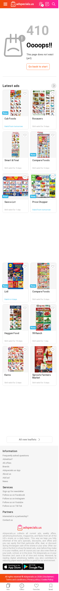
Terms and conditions (16, 580)
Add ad (6, 477)
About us (7, 474)
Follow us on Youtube (13, 502)
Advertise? (8, 459)
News (5, 481)
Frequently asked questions (16, 455)
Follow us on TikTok (12, 506)
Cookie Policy (47, 580)
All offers (7, 463)
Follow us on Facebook (14, 495)
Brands (6, 466)
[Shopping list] (47, 4)
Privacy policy (33, 580)
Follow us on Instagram (14, 498)
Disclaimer (48, 577)
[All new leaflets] (53, 85)
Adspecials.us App (11, 470)
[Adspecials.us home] (22, 4)
